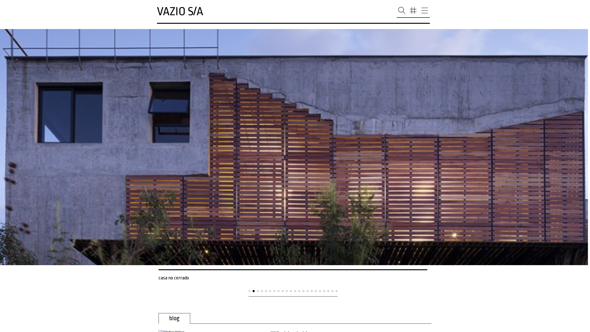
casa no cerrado (174, 278)
